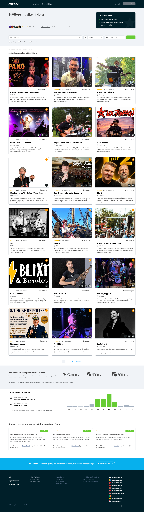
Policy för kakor (35, 477)
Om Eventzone (14, 484)
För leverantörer (129, 4)
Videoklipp (23, 42)
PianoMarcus (75, 446)
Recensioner (35, 42)
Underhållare (47, 4)
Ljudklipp (13, 42)
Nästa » (78, 361)
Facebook (121, 505)
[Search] (111, 4)
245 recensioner (45, 27)
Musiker (36, 4)
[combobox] (117, 37)
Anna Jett (116, 446)
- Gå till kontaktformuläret (91, 477)
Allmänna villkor (35, 479)
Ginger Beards (26, 446)
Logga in (117, 4)
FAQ (10, 477)
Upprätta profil (105, 464)
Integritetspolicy (35, 481)
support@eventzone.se (90, 481)
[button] (45, 37)
